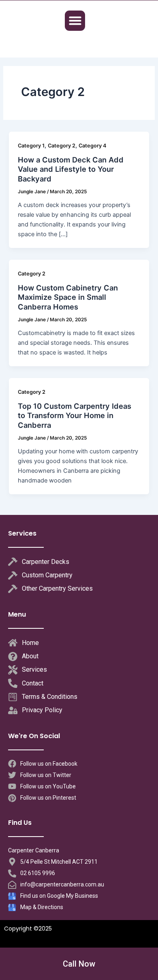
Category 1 (31, 146)
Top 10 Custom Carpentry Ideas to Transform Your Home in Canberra (74, 415)
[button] (75, 21)
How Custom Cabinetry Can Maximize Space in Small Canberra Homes (68, 297)
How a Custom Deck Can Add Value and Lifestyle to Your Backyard (71, 169)
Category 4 (92, 146)
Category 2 (61, 146)
